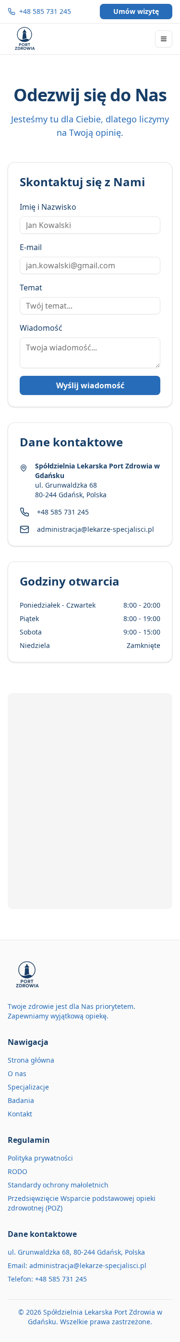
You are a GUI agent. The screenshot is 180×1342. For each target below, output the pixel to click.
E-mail (31, 247)
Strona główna (31, 1060)
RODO (17, 1171)
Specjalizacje (28, 1086)
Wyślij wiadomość (90, 385)
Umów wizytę (136, 11)
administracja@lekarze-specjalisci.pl (95, 529)
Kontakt (20, 1113)
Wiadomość (41, 328)
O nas (17, 1073)
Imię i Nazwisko (48, 207)
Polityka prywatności (40, 1157)
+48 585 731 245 (45, 11)
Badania (21, 1100)
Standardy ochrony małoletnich (58, 1184)
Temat (31, 287)
